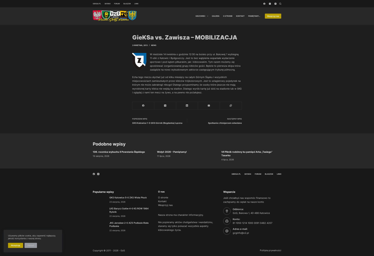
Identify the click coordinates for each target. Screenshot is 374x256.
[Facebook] (264, 4)
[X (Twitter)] (165, 105)
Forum (117, 4)
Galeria (215, 16)
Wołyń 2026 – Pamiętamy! (172, 151)
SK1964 (107, 4)
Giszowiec (200, 16)
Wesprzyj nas (273, 16)
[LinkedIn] (187, 105)
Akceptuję (15, 245)
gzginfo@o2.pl (241, 232)
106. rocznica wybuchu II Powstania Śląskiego (119, 151)
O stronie (227, 16)
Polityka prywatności (270, 250)
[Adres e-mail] (209, 105)
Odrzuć (30, 245)
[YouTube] (275, 4)
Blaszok (127, 4)
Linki (136, 4)
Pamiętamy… (254, 16)
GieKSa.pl (97, 4)
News (153, 45)
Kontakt (240, 16)
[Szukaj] (280, 4)
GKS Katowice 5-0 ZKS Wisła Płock (128, 197)
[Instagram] (270, 4)
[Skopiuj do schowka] (231, 105)
